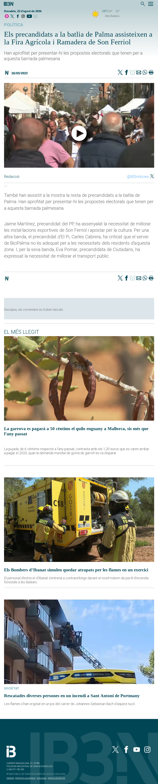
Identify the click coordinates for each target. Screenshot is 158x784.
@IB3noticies (138, 176)
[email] (138, 73)
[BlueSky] (36, 16)
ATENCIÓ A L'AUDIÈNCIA (25, 778)
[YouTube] (29, 16)
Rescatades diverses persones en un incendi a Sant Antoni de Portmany (72, 695)
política (13, 24)
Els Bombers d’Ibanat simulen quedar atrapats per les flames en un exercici (76, 569)
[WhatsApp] (145, 73)
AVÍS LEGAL (42, 778)
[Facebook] (18, 16)
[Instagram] (23, 16)
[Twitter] (120, 73)
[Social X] (12, 16)
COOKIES (10, 778)
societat (11, 688)
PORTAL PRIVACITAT (56, 778)
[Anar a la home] (7, 16)
